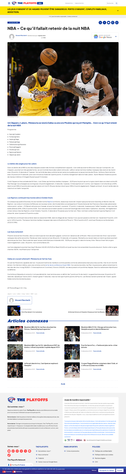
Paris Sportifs (79, 3)
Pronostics (69, 3)
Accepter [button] (119, 470)
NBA (32, 294)
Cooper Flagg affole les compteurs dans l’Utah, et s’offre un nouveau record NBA (99, 364)
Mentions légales (100, 458)
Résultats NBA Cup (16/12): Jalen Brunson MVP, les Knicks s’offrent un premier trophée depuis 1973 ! (42, 346)
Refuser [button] (94, 470)
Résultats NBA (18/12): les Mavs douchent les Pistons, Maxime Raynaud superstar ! (40, 328)
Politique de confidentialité (103, 451)
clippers (9, 294)
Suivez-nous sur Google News (47, 462)
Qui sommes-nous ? (44, 451)
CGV (96, 462)
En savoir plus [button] (60, 469)
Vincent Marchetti (21, 35)
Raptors (50, 202)
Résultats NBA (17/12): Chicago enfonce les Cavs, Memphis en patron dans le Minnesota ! (99, 328)
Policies (96, 447)
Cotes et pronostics (73, 451)
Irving (23, 294)
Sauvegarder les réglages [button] (106, 470)
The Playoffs (42, 447)
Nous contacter (43, 455)
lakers (27, 294)
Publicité (41, 458)
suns (36, 294)
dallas (18, 294)
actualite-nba (13, 22)
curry (14, 294)
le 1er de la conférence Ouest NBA (58, 265)
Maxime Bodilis (40, 333)
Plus (63, 384)
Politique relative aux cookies (104, 455)
